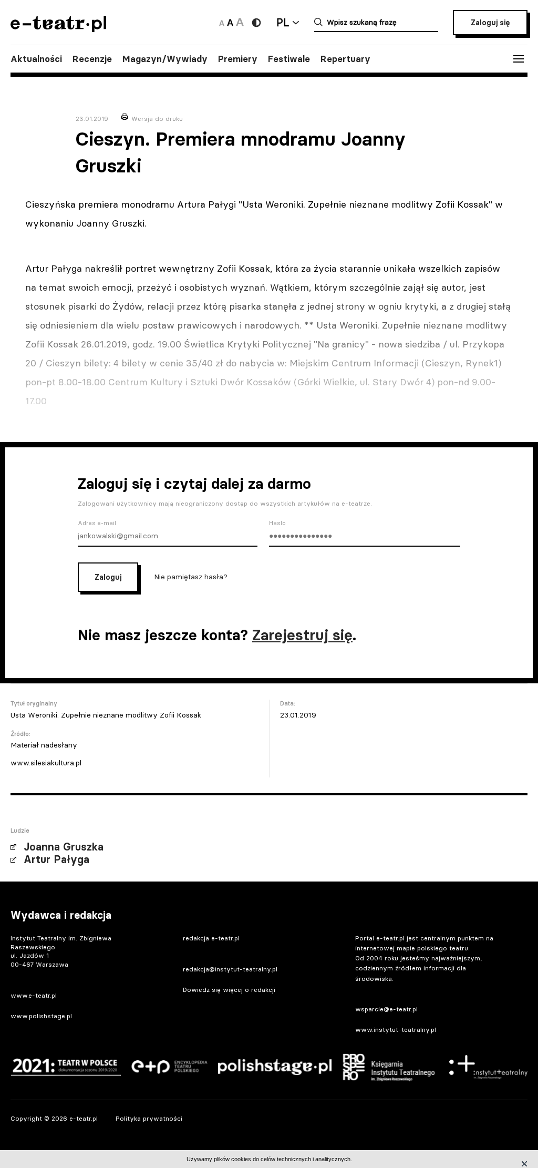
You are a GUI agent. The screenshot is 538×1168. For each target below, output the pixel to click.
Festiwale (289, 59)
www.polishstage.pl (41, 1016)
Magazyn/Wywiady (165, 59)
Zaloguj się (490, 22)
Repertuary (345, 59)
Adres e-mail (97, 523)
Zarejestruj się (302, 635)
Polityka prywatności (149, 1118)
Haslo (277, 523)
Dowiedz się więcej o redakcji (229, 989)
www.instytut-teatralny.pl (395, 1029)
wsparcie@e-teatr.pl (386, 1009)
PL (282, 22)
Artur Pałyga (56, 859)
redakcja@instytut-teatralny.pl (230, 969)
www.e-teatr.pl (34, 995)
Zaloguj (108, 577)
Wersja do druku (157, 118)
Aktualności (36, 59)
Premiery (237, 59)
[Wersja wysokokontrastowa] (256, 22)
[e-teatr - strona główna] (58, 29)
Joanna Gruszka (64, 847)
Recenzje (92, 59)
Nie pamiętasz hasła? (190, 576)
